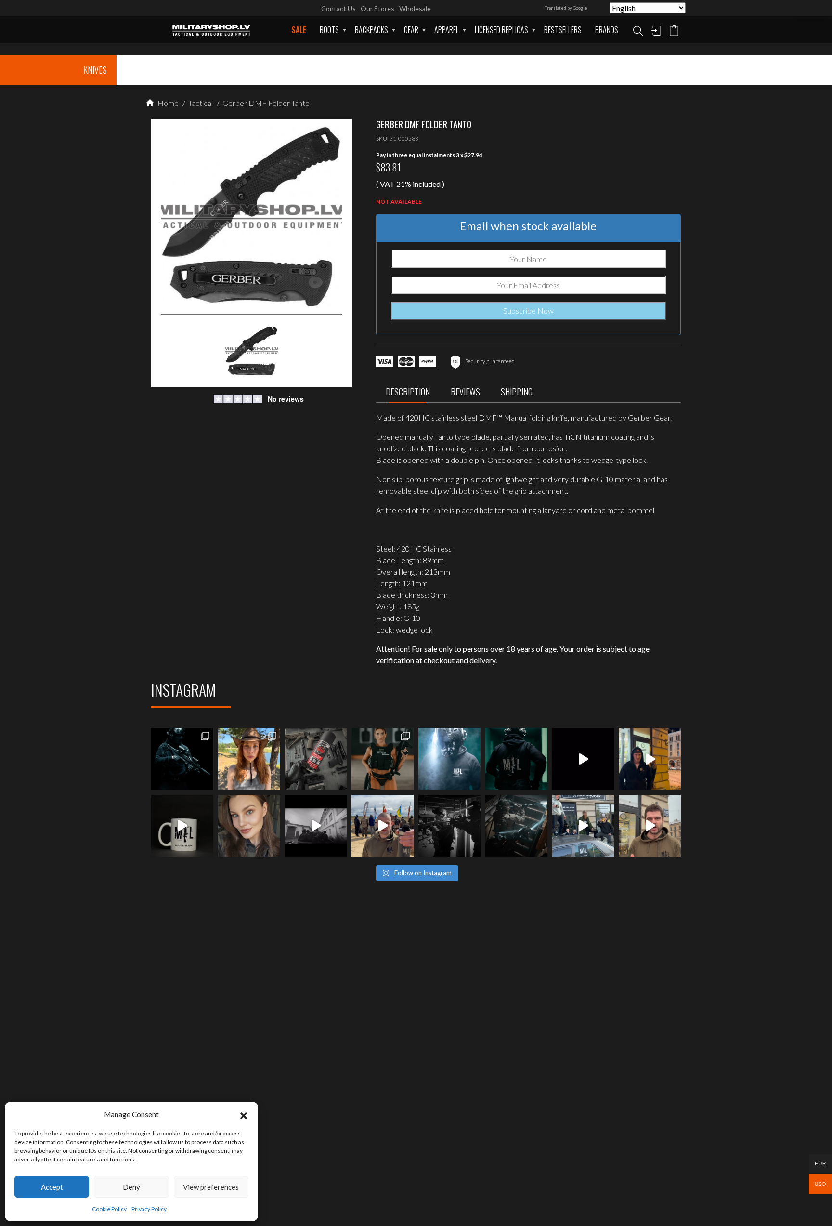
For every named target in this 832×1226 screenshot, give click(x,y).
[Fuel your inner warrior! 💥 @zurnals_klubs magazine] (382, 759)
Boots (329, 30)
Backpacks (371, 30)
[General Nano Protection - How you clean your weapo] (316, 759)
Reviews (465, 391)
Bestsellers (563, 30)
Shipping (517, 391)
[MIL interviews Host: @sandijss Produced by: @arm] (583, 759)
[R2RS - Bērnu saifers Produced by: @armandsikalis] (316, 826)
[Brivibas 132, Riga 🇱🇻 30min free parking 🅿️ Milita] (650, 759)
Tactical (200, 102)
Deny (131, 1187)
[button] (243, 1114)
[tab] (408, 394)
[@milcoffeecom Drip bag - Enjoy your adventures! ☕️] (182, 826)
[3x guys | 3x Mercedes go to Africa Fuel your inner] (583, 826)
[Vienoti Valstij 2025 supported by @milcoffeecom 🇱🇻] (382, 826)
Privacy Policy (149, 1209)
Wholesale (415, 8)
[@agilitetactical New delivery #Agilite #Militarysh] (516, 826)
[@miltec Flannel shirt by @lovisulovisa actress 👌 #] (249, 826)
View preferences (211, 1187)
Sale (298, 30)
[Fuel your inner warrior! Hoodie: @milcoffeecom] (182, 759)
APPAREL (446, 30)
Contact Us (338, 8)
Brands (606, 30)
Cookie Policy (109, 1209)
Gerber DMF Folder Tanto (265, 102)
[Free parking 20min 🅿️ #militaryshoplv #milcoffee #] (650, 826)
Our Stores (377, 8)
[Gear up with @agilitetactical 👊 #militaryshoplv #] (449, 826)
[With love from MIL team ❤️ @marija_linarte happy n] (249, 759)
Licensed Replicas (501, 30)
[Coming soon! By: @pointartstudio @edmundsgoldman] (516, 759)
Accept (52, 1187)
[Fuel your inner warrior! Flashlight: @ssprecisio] (449, 759)
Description (408, 391)
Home (167, 102)
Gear (411, 30)
